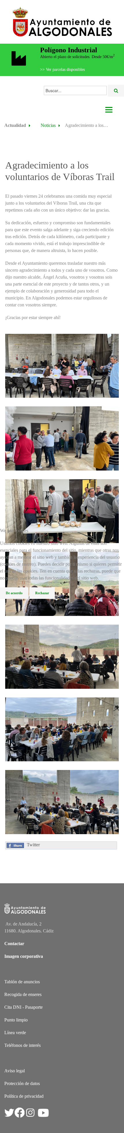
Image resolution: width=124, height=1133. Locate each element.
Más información (62, 602)
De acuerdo (14, 593)
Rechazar (42, 593)
